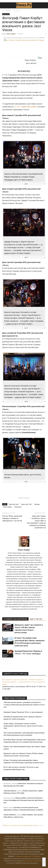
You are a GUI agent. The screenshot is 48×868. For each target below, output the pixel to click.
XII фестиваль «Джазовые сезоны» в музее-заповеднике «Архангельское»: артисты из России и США (23, 726)
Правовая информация (23, 856)
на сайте (25, 107)
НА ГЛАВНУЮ (6, 11)
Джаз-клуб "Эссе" (26, 504)
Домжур (37, 504)
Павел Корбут (11, 34)
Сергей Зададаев (10, 815)
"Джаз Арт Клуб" (14, 504)
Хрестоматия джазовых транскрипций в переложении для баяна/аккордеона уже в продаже (24, 734)
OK (44, 862)
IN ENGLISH (36, 856)
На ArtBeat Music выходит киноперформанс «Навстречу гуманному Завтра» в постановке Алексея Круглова (24, 741)
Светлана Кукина (10, 791)
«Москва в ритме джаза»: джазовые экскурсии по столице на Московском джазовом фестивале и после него (24, 704)
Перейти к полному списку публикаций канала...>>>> (22, 825)
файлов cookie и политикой (32, 861)
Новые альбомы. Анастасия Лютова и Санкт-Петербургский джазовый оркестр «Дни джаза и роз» (24, 800)
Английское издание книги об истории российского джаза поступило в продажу (23, 718)
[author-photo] (24, 547)
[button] (3, 5)
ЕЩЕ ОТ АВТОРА (36, 619)
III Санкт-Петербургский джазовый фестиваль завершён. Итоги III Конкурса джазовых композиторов (24, 761)
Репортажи (17, 11)
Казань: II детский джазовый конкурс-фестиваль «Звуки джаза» (24, 748)
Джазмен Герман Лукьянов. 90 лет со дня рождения (23, 712)
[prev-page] (3, 661)
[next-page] (7, 661)
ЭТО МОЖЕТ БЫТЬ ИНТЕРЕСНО (15, 619)
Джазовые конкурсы (6, 642)
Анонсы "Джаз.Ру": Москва (6, 655)
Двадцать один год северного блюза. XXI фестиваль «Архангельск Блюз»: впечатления (23, 755)
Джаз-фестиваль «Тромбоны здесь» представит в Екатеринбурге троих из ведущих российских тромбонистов (36, 522)
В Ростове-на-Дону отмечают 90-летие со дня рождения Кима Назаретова (21, 768)
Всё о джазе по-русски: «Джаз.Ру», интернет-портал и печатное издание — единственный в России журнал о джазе (23, 681)
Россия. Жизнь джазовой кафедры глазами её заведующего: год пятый (12, 518)
